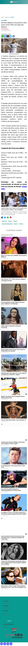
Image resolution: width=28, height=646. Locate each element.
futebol (15, 221)
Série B (21, 223)
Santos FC (4, 221)
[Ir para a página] (14, 2)
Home (2, 17)
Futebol (12, 17)
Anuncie (9, 620)
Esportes (7, 17)
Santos (10, 221)
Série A (16, 223)
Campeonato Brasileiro (7, 223)
